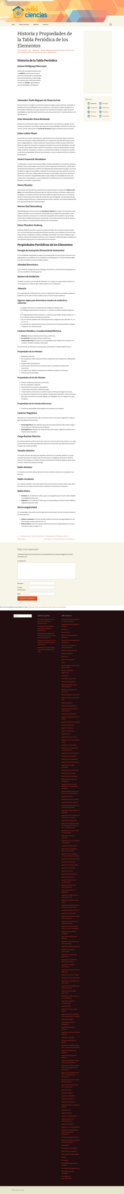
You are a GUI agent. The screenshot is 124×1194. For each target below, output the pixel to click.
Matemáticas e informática (69, 1148)
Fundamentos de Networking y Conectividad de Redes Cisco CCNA (46, 649)
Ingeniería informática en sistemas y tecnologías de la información (71, 1075)
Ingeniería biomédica (68, 731)
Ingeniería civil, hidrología (69, 745)
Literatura (105, 108)
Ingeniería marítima (67, 1093)
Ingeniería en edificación (69, 913)
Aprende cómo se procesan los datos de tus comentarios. (47, 607)
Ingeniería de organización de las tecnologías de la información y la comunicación (70, 825)
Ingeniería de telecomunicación (71, 859)
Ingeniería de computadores (70, 759)
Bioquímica (65, 629)
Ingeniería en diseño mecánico (70, 910)
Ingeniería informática (68, 1037)
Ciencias (93, 103)
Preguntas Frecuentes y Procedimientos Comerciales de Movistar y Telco (47, 642)
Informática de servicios (69, 678)
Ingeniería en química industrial (70, 946)
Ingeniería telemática (68, 1124)
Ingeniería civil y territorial (69, 737)
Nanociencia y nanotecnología (70, 1154)
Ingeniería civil (66, 734)
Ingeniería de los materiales (70, 776)
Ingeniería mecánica (67, 1099)
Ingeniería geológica (67, 1019)
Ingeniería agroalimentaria (69, 706)
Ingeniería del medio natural (70, 865)
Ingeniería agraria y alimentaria (70, 695)
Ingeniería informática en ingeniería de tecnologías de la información (70, 1068)
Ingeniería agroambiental (69, 714)
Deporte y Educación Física (69, 650)
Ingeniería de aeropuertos (69, 756)
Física (63, 662)
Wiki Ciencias (16, 1190)
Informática (65, 675)
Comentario (21, 561)
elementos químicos (60, 50)
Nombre (20, 583)
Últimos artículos (24, 24)
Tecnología (65, 1160)
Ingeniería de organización (69, 820)
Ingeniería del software (68, 868)
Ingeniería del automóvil (68, 862)
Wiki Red (35, 24)
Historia (93, 112)
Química (36, 50)
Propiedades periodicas (40, 52)
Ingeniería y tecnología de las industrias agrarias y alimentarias (70, 1132)
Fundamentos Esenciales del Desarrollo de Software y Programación (46, 628)
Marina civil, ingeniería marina (70, 1137)
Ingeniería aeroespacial (68, 681)
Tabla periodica (52, 52)
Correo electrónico (21, 588)
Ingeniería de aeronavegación (70, 753)
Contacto (45, 24)
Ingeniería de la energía (68, 773)
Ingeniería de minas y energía (70, 799)
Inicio (13, 24)
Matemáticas (65, 1145)
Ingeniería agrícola (67, 703)
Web (18, 594)
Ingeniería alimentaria (68, 725)
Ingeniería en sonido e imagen (70, 975)
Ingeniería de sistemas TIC (69, 846)
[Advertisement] (58, 84)
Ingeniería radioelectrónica (69, 1116)
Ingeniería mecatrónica (68, 1102)
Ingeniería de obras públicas (70, 802)
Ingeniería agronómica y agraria (71, 722)
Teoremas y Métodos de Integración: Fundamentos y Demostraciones (46, 621)
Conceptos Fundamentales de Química (60, 539)
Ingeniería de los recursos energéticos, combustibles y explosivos (70, 786)
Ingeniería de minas (67, 796)
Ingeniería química (67, 1113)
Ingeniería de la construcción (70, 770)
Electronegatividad (48, 50)
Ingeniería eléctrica (67, 871)
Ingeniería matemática (68, 1096)
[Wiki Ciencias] (62, 11)
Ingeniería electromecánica (69, 874)
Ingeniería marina (66, 1090)
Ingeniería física (66, 1006)
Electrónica (65, 656)
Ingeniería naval (66, 1110)
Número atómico (27, 52)
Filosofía (105, 112)
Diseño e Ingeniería (67, 653)
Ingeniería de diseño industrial (70, 762)
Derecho (93, 116)
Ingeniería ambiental (67, 728)
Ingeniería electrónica (68, 877)
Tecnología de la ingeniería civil (71, 1168)
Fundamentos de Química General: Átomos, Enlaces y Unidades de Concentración (47, 635)
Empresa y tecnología (68, 659)
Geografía (94, 108)
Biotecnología (66, 632)
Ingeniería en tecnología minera (71, 978)
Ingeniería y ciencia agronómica (71, 1127)
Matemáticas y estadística (69, 1151)
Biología (105, 103)
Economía (105, 116)
